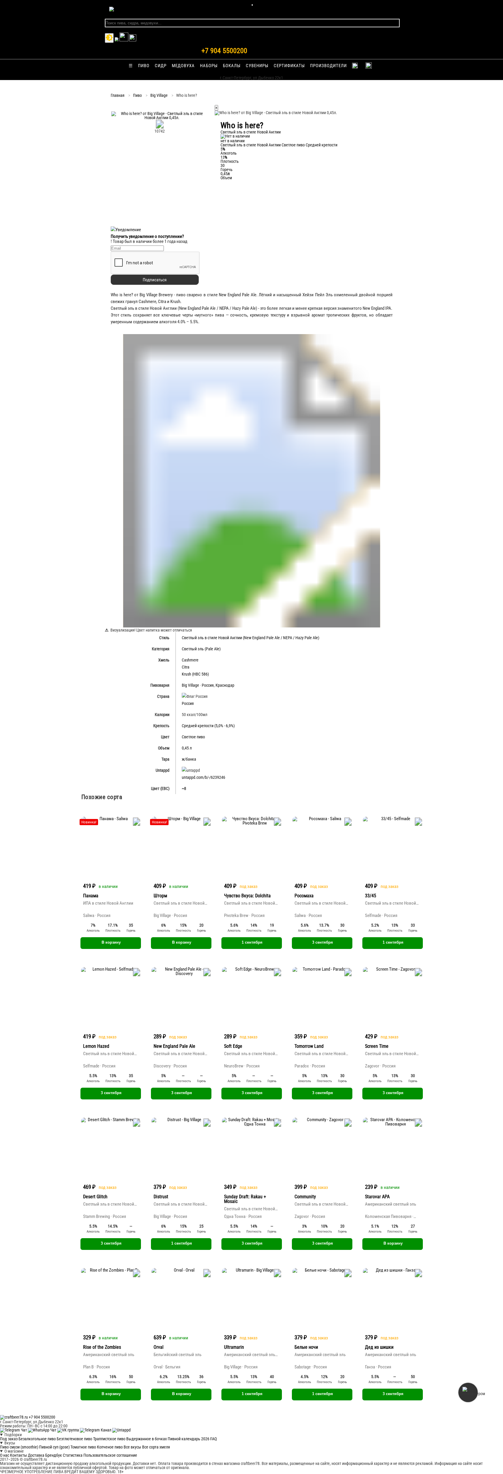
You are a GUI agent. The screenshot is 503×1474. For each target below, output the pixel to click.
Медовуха (183, 65)
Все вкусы (132, 1447)
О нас (4, 1455)
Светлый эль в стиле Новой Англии (251, 145)
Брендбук (53, 1455)
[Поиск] (132, 40)
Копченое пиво (110, 1447)
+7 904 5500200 (224, 51)
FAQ (213, 1438)
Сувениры (257, 65)
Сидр (160, 65)
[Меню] (252, 5)
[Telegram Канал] (96, 1430)
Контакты (18, 1455)
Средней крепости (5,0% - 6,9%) (208, 725)
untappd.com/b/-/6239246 (203, 777)
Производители (328, 65)
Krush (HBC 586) (195, 674)
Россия (208, 685)
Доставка (36, 1455)
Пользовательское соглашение (110, 1455)
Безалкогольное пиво (37, 1438)
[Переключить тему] (109, 38)
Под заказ (9, 1438)
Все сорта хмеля (156, 1447)
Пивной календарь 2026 (188, 1438)
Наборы (209, 65)
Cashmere (190, 660)
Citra (185, 667)
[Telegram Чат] (14, 1430)
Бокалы (231, 65)
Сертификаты (289, 65)
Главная (118, 95)
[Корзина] (124, 40)
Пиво (143, 65)
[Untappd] (121, 1430)
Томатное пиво (83, 1447)
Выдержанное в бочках (146, 1438)
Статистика (73, 1455)
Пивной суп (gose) (54, 1447)
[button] (159, 117)
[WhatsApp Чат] (42, 1430)
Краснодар (225, 685)
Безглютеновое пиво (74, 1438)
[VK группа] (68, 1430)
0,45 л (187, 748)
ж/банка (189, 759)
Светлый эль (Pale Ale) (201, 649)
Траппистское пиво (109, 1438)
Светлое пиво (293, 145)
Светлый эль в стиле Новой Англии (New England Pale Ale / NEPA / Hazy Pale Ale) (250, 637)
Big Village (159, 95)
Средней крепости (321, 145)
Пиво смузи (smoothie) (19, 1447)
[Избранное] (117, 40)
